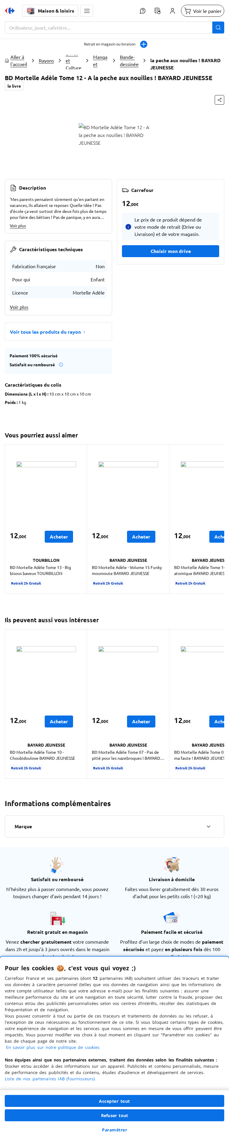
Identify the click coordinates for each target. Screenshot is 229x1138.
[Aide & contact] (142, 11)
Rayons (46, 60)
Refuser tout (114, 1115)
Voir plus (18, 225)
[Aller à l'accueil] (10, 11)
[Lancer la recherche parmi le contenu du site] (218, 27)
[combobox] (114, 27)
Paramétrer (114, 1130)
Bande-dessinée (129, 60)
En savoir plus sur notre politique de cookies (53, 1047)
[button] (87, 11)
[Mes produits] (157, 11)
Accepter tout (114, 1101)
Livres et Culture (73, 60)
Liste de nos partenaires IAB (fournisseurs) (50, 1078)
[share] (219, 100)
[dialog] (114, 1047)
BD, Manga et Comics (100, 60)
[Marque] (208, 826)
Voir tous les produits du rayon (45, 332)
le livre (14, 86)
